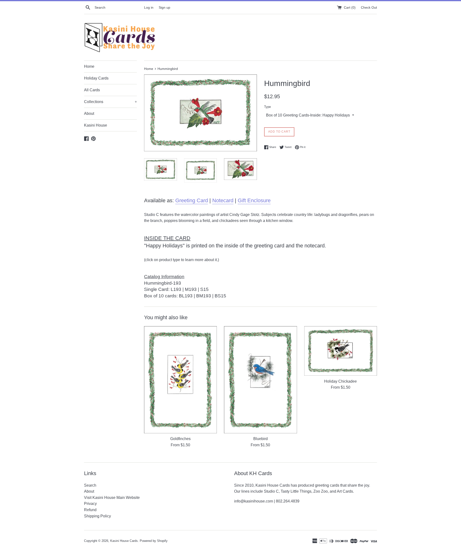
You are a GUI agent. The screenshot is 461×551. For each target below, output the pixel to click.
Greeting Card (191, 200)
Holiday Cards (96, 78)
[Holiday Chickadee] (340, 351)
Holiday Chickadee (340, 381)
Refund (90, 510)
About (89, 113)
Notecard (222, 200)
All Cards (92, 90)
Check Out (369, 7)
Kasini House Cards (124, 541)
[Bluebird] (260, 379)
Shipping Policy (97, 516)
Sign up (164, 7)
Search (90, 485)
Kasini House (95, 125)
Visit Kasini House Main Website (112, 498)
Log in (148, 7)
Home (89, 66)
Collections (110, 102)
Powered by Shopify (154, 541)
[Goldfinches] (180, 379)
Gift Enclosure (254, 200)
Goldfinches (180, 439)
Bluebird (260, 439)
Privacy (90, 504)
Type (267, 107)
